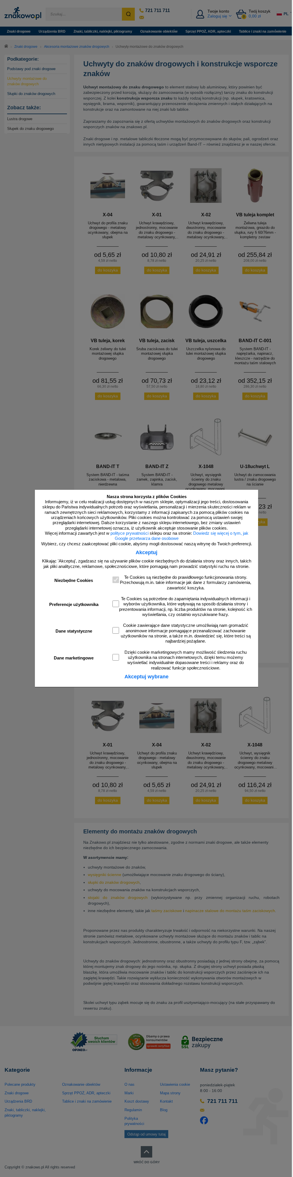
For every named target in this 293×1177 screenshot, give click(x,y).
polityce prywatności (129, 533)
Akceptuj (146, 552)
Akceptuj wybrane (146, 676)
